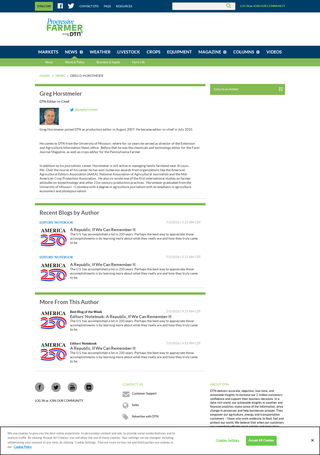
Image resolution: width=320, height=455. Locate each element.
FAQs (107, 6)
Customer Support (144, 393)
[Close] (312, 440)
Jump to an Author (226, 89)
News (49, 62)
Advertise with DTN (145, 416)
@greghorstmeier (86, 109)
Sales (135, 405)
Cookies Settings (227, 440)
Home (45, 76)
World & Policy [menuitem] (75, 62)
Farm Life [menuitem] (138, 62)
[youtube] (72, 387)
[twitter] (56, 387)
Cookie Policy (23, 447)
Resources (124, 6)
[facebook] (39, 387)
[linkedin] (88, 387)
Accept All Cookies (261, 440)
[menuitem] (48, 52)
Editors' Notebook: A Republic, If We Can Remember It (120, 316)
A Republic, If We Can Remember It (103, 229)
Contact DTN (89, 6)
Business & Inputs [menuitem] (108, 62)
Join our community (269, 6)
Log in (244, 6)
